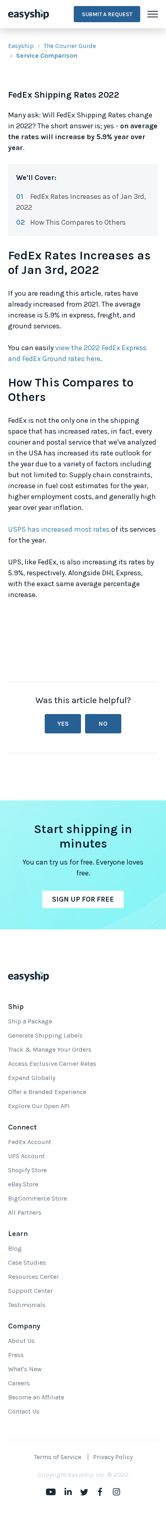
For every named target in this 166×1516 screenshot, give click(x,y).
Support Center (30, 1291)
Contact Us (23, 1411)
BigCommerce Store (37, 1198)
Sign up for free (83, 899)
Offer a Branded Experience (47, 1092)
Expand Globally (31, 1078)
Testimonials (27, 1305)
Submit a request (107, 14)
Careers (19, 1383)
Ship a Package (30, 1021)
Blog (15, 1248)
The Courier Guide (70, 46)
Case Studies (27, 1262)
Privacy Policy (113, 1457)
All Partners (25, 1212)
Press (16, 1355)
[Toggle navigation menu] (152, 14)
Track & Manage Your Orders (49, 1049)
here (93, 358)
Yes (63, 723)
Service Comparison (46, 55)
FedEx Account (29, 1142)
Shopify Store (27, 1170)
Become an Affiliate (36, 1397)
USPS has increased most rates (59, 529)
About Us (21, 1341)
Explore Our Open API (39, 1106)
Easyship (21, 46)
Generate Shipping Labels (45, 1035)
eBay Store (23, 1184)
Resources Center (33, 1276)
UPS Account (26, 1156)
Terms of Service (57, 1457)
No (103, 723)
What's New (25, 1369)
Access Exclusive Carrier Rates (52, 1063)
